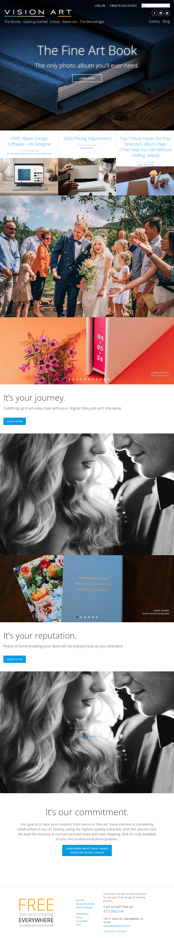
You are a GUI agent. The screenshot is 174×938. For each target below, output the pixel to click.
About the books (85, 903)
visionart (38, 13)
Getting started (35, 21)
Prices (79, 917)
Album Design (13, 153)
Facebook (154, 13)
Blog (166, 21)
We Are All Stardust (160, 375)
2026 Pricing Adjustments (87, 138)
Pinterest (167, 13)
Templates (82, 921)
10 (101, 379)
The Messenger (92, 21)
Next (166, 353)
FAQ (78, 924)
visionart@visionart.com (116, 925)
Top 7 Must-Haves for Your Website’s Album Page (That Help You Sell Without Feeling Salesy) (146, 147)
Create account (123, 6)
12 (108, 379)
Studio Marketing (43, 153)
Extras (55, 21)
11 (105, 379)
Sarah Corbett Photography (155, 613)
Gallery (154, 21)
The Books (12, 21)
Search (143, 5)
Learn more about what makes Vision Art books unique (87, 850)
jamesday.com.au (87, 736)
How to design (84, 907)
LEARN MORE (87, 78)
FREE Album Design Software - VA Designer (29, 141)
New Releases (27, 153)
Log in (99, 6)
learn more (14, 421)
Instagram (160, 13)
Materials (70, 21)
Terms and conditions (114, 931)
